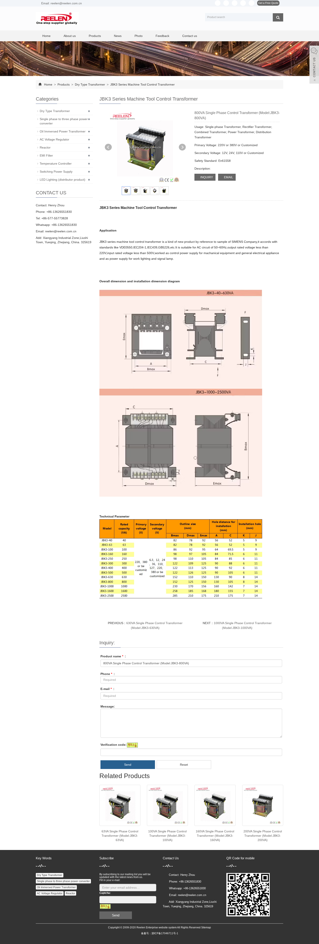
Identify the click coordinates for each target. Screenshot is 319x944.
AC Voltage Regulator (54, 139)
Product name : (113, 656)
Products (95, 36)
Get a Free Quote (268, 3)
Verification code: (113, 744)
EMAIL (228, 177)
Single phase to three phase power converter (63, 881)
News (118, 36)
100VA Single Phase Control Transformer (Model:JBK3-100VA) (167, 836)
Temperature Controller (56, 163)
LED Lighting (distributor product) (62, 179)
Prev (108, 147)
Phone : (107, 674)
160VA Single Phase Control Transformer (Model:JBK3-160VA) (215, 836)
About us (70, 36)
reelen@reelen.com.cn (60, 231)
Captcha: (105, 892)
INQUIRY (206, 177)
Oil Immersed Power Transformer (63, 131)
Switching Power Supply (56, 171)
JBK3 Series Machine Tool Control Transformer (142, 84)
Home (46, 36)
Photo (139, 36)
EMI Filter (46, 155)
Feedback (162, 36)
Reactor (45, 147)
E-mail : (107, 689)
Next (182, 147)
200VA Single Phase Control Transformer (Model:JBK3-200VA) (262, 836)
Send (127, 764)
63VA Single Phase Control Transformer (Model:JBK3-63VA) (120, 836)
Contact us (189, 36)
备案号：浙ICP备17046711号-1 (159, 933)
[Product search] (278, 17)
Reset (184, 764)
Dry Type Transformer (90, 84)
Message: (107, 706)
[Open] (314, 65)
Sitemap (206, 927)
